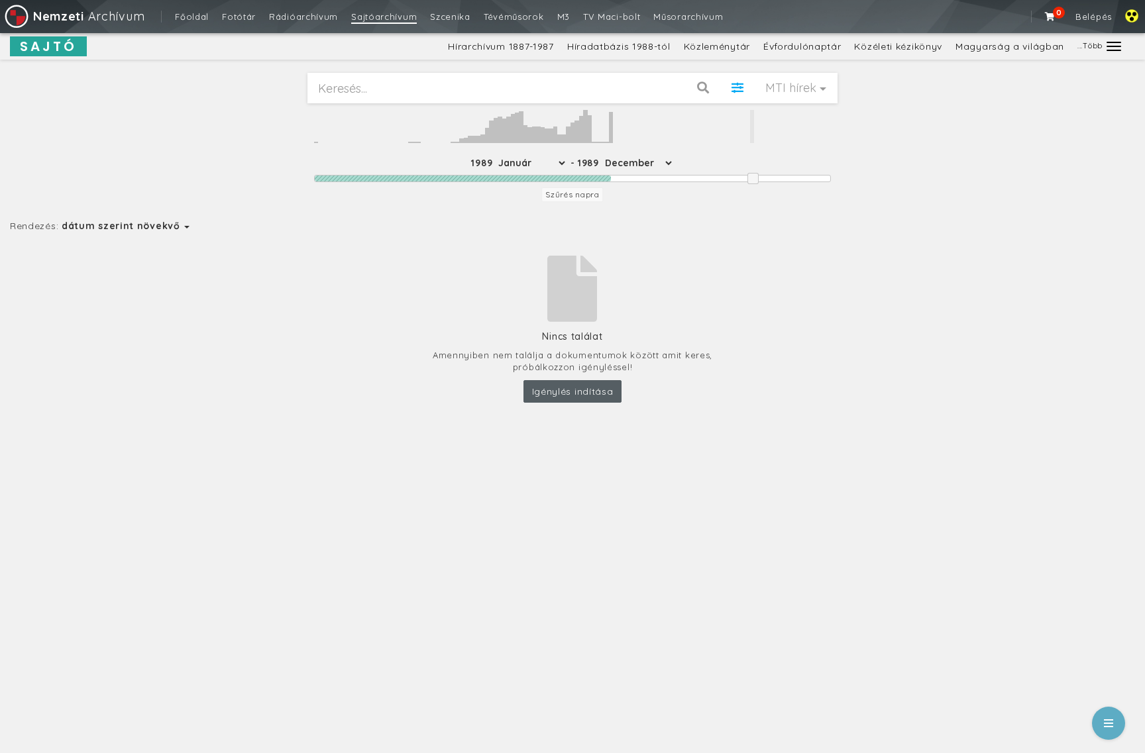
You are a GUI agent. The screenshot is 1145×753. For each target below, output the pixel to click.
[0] (1050, 16)
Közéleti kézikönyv (898, 46)
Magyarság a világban (1009, 46)
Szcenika (450, 16)
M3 (563, 16)
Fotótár (239, 16)
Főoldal (192, 16)
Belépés (1093, 16)
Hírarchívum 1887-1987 (501, 46)
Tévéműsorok (514, 16)
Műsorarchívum (688, 16)
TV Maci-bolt (611, 16)
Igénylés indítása (573, 391)
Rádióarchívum (303, 16)
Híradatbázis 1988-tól (619, 46)
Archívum (88, 16)
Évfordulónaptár (802, 46)
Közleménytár (717, 46)
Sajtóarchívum (384, 16)
